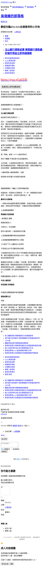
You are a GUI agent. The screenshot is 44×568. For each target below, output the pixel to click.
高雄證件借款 (10, 66)
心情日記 (17, 32)
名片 (6, 41)
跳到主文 (4, 22)
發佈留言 (4, 451)
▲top (3, 435)
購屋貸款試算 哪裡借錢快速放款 (16, 343)
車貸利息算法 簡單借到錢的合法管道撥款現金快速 (23, 345)
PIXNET (9, 537)
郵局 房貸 (8, 374)
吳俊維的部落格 (12, 16)
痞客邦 (15, 426)
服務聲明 (22, 539)
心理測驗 (17, 431)
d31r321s (4, 414)
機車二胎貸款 (10, 70)
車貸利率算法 (10, 73)
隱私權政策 (36, 537)
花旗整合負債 (10, 68)
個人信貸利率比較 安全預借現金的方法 (19, 348)
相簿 (6, 36)
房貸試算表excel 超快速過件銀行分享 (18, 350)
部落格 (7, 38)
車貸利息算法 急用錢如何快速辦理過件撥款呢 (21, 353)
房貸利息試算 (10, 63)
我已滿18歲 (5, 564)
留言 (19, 426)
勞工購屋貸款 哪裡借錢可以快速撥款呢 (19, 336)
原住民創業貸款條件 (12, 58)
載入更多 (4, 439)
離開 (11, 564)
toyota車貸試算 (10, 61)
